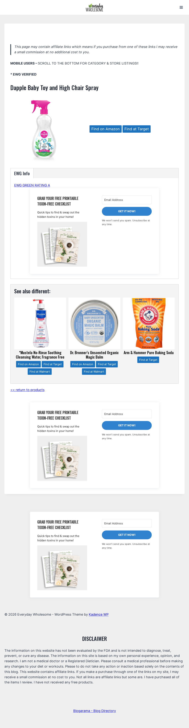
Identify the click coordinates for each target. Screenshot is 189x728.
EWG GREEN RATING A (32, 185)
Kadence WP (99, 614)
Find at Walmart (40, 371)
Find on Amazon (105, 129)
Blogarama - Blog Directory (94, 711)
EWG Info (22, 173)
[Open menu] (181, 7)
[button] (62, 244)
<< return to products (27, 390)
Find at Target (136, 129)
